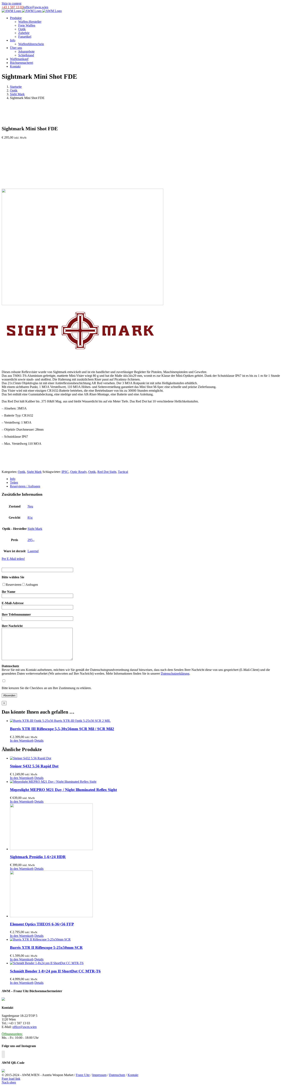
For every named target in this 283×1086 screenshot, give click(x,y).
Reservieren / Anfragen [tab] (25, 486)
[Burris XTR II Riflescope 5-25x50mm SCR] (145, 939)
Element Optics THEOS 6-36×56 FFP (42, 924)
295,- (31, 540)
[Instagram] (3, 1054)
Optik (21, 472)
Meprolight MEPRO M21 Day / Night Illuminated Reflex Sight (63, 790)
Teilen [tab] (14, 482)
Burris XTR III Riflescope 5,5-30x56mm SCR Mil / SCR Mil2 (62, 729)
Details (39, 740)
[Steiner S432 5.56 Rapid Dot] (145, 758)
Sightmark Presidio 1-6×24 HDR (38, 857)
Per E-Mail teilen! (13, 559)
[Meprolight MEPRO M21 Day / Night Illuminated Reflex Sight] (145, 782)
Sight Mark (34, 472)
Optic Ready (78, 472)
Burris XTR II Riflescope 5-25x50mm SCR (46, 947)
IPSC (65, 472)
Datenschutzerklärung (175, 673)
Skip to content (11, 3)
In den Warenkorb (22, 740)
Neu (30, 506)
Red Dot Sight (106, 472)
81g (30, 517)
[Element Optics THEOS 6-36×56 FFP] (145, 894)
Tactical (123, 472)
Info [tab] (12, 479)
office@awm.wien (36, 7)
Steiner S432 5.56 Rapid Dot (34, 766)
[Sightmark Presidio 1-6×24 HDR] (145, 827)
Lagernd (33, 551)
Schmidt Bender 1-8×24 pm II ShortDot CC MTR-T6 (55, 971)
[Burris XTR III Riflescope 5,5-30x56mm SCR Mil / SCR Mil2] (145, 721)
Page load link (11, 1078)
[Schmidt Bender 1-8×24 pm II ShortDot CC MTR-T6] (145, 963)
